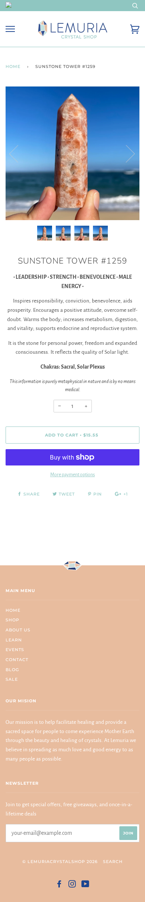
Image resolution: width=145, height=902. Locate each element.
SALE (12, 679)
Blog (12, 669)
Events (15, 649)
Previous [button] (18, 153)
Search (113, 861)
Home (13, 66)
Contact (17, 659)
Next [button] (125, 153)
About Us (18, 630)
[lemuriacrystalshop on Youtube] (85, 885)
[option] (72, 153)
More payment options (72, 474)
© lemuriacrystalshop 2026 (60, 861)
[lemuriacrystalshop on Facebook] (59, 885)
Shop (12, 619)
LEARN (14, 640)
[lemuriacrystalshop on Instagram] (72, 885)
